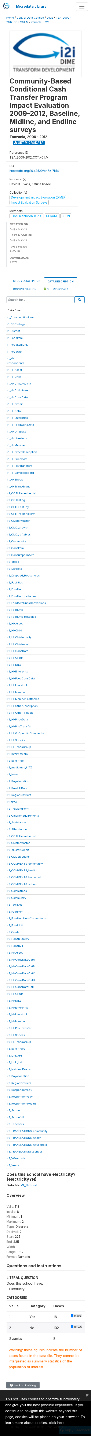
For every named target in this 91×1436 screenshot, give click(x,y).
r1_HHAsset (14, 369)
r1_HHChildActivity (19, 383)
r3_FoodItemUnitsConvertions (26, 918)
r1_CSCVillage (16, 324)
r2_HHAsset (15, 623)
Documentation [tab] (24, 289)
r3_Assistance (16, 822)
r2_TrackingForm (18, 808)
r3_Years (13, 1165)
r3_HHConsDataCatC (21, 973)
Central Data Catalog (30, 17)
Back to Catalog (24, 1385)
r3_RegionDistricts (19, 1083)
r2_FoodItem (15, 589)
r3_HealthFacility (18, 938)
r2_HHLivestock (17, 685)
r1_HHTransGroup (18, 486)
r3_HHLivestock (17, 1014)
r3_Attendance (17, 829)
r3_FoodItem (15, 911)
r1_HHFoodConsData (20, 424)
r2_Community (16, 541)
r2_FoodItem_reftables (21, 596)
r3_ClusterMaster (18, 843)
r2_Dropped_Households (23, 575)
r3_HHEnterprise (18, 1007)
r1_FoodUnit (14, 351)
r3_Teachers (15, 1124)
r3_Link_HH (14, 1055)
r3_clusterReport (18, 849)
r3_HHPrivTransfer (19, 1028)
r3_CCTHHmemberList (21, 836)
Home (10, 17)
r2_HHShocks (16, 740)
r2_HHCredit (15, 657)
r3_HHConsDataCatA (21, 959)
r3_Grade (13, 932)
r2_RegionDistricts (19, 795)
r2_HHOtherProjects (20, 712)
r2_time (12, 802)
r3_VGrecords (16, 1158)
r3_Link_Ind (14, 1062)
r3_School (14, 1110)
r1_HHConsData (17, 397)
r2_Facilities (15, 582)
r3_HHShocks (16, 1035)
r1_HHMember (16, 445)
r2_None (12, 774)
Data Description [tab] (61, 281)
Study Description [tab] (26, 280)
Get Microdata (30, 142)
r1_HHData (14, 411)
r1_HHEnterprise (17, 417)
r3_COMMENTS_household (24, 877)
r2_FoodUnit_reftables (21, 616)
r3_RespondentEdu (19, 1089)
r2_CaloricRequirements (23, 815)
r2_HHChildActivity (19, 637)
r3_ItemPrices (16, 1048)
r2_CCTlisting (16, 500)
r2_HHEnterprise (18, 671)
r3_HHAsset (15, 952)
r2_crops (13, 561)
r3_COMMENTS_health (22, 870)
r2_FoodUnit (15, 609)
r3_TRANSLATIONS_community (27, 1131)
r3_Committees (17, 891)
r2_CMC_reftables (19, 534)
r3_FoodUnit (15, 925)
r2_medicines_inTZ (19, 767)
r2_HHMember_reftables (23, 699)
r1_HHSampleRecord (20, 472)
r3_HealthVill (15, 945)
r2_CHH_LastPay (18, 507)
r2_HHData (14, 664)
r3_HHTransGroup (19, 1041)
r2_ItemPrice (15, 760)
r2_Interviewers (17, 754)
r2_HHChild (14, 630)
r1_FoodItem (15, 337)
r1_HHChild (14, 376)
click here (57, 1423)
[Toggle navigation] (82, 6)
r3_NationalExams (19, 1069)
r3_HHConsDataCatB (21, 966)
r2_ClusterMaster (18, 520)
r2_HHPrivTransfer (19, 726)
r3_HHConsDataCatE (20, 986)
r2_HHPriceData (17, 719)
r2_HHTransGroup (19, 747)
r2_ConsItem (15, 548)
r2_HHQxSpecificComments (25, 733)
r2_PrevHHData (17, 788)
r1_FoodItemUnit (17, 344)
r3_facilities (14, 904)
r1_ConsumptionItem (20, 317)
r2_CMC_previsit (17, 527)
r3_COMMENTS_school (22, 884)
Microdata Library (31, 6)
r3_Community (16, 897)
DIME (50, 17)
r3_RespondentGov (20, 1096)
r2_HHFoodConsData (21, 678)
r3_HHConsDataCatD (21, 980)
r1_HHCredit (15, 404)
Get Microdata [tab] (57, 289)
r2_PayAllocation (18, 781)
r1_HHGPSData (16, 431)
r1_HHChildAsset (18, 390)
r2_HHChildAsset (18, 644)
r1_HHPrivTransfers (19, 465)
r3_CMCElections (18, 856)
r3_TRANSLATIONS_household (27, 1144)
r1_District (13, 331)
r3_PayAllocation (18, 1076)
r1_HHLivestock (17, 438)
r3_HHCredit (15, 993)
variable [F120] (40, 22)
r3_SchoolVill (15, 1117)
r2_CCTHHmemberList (21, 493)
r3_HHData (14, 1000)
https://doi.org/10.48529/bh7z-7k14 (34, 170)
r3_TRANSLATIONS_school (24, 1151)
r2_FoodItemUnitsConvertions (26, 603)
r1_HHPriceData (17, 459)
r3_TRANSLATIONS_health (24, 1137)
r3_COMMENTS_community (25, 863)
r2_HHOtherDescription (22, 706)
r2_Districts (14, 568)
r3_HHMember (16, 1021)
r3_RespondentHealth (21, 1103)
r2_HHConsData (17, 651)
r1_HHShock (15, 479)
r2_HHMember (16, 692)
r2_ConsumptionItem (20, 555)
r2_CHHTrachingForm (21, 513)
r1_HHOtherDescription (22, 452)
